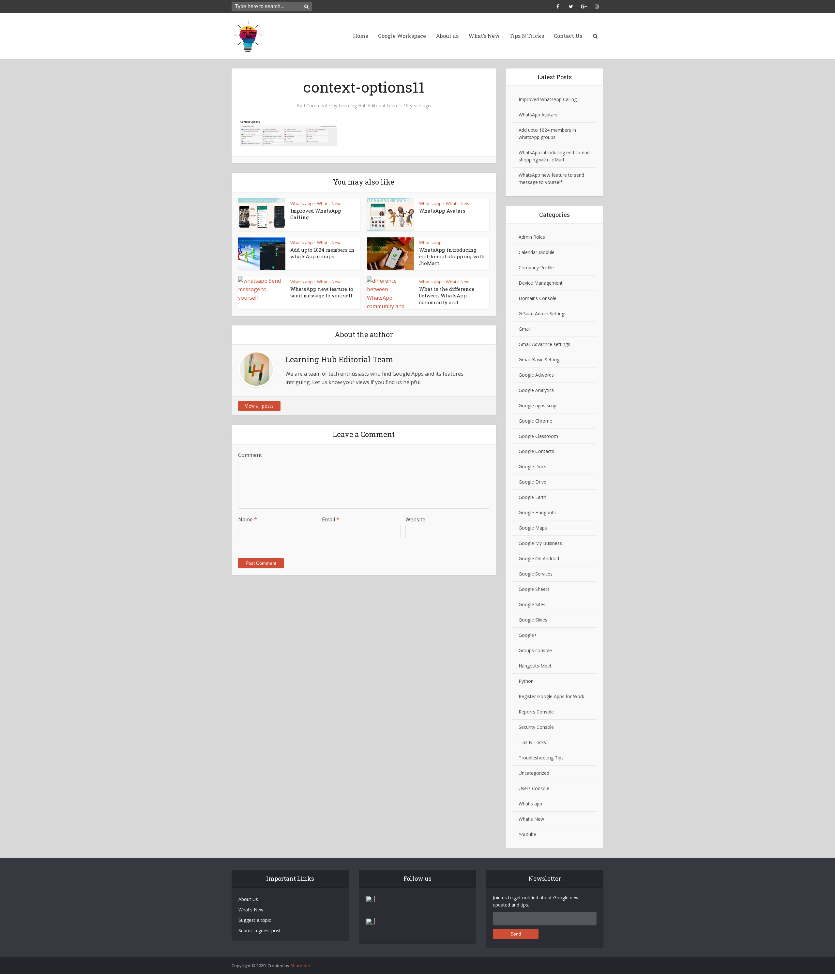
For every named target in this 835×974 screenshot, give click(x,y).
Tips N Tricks (526, 35)
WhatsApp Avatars (442, 210)
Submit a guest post (259, 930)
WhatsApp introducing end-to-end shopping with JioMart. (452, 256)
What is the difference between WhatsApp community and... (446, 296)
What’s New (484, 35)
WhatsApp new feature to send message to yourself (321, 292)
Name (247, 519)
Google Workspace (402, 35)
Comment (250, 454)
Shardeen (300, 965)
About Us (248, 899)
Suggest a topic (254, 920)
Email (330, 519)
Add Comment (312, 106)
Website (415, 519)
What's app (301, 203)
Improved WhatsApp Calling (548, 99)
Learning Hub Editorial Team (369, 106)
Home (360, 35)
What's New (329, 203)
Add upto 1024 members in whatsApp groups (322, 253)
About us (447, 35)
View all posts (259, 406)
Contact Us (568, 35)
